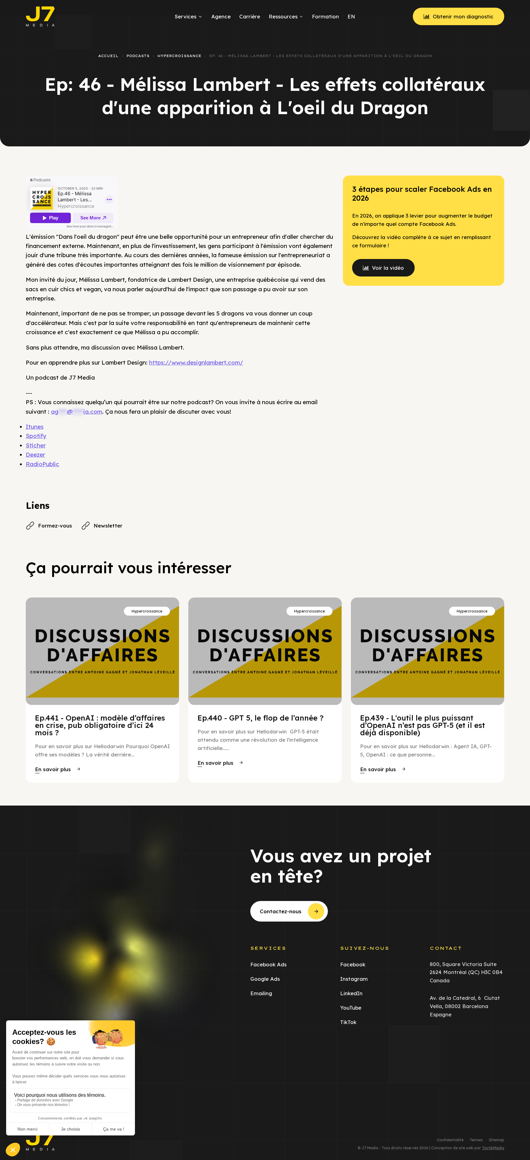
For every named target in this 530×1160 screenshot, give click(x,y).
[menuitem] (350, 16)
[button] (57, 769)
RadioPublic (42, 464)
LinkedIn (351, 993)
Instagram (354, 979)
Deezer (35, 454)
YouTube (350, 1007)
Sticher (36, 445)
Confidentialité (450, 1140)
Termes (476, 1140)
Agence (221, 16)
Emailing (261, 993)
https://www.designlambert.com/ (196, 362)
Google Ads (265, 979)
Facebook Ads (268, 964)
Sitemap (496, 1140)
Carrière (249, 16)
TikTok (348, 1022)
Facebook (352, 964)
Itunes (35, 426)
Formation (325, 16)
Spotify (36, 435)
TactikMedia (493, 1148)
